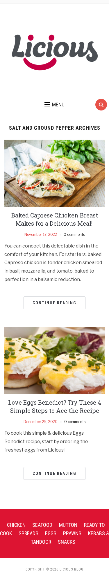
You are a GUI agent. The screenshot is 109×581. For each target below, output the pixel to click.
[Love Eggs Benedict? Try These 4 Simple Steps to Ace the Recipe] (54, 360)
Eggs (50, 533)
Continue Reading (54, 303)
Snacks (66, 542)
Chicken (16, 525)
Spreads (28, 533)
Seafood (42, 525)
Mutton (68, 525)
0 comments (74, 234)
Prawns (72, 533)
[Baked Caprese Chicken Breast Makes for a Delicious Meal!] (54, 172)
